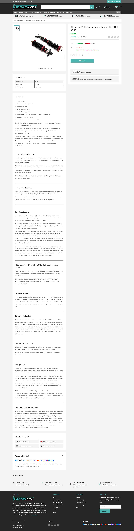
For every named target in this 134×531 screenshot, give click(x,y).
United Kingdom (17, 522)
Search (78, 497)
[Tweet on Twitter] (115, 36)
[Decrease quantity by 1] (78, 55)
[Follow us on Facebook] (49, 525)
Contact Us (69, 12)
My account (107, 7)
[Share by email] (118, 36)
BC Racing (73, 36)
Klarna (78, 507)
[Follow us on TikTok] (58, 525)
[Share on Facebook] (109, 36)
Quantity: (73, 55)
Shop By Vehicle (35, 12)
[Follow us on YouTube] (55, 525)
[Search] (92, 7)
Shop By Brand (23, 12)
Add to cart (82, 60)
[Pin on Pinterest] (112, 36)
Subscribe (104, 511)
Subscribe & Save (115, 1)
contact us (34, 515)
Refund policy (80, 505)
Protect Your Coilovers (49, 12)
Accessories (60, 12)
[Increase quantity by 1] (86, 55)
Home (15, 12)
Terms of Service (80, 502)
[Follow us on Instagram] (52, 525)
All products (21, 20)
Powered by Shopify (17, 527)
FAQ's (118, 12)
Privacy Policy (80, 500)
